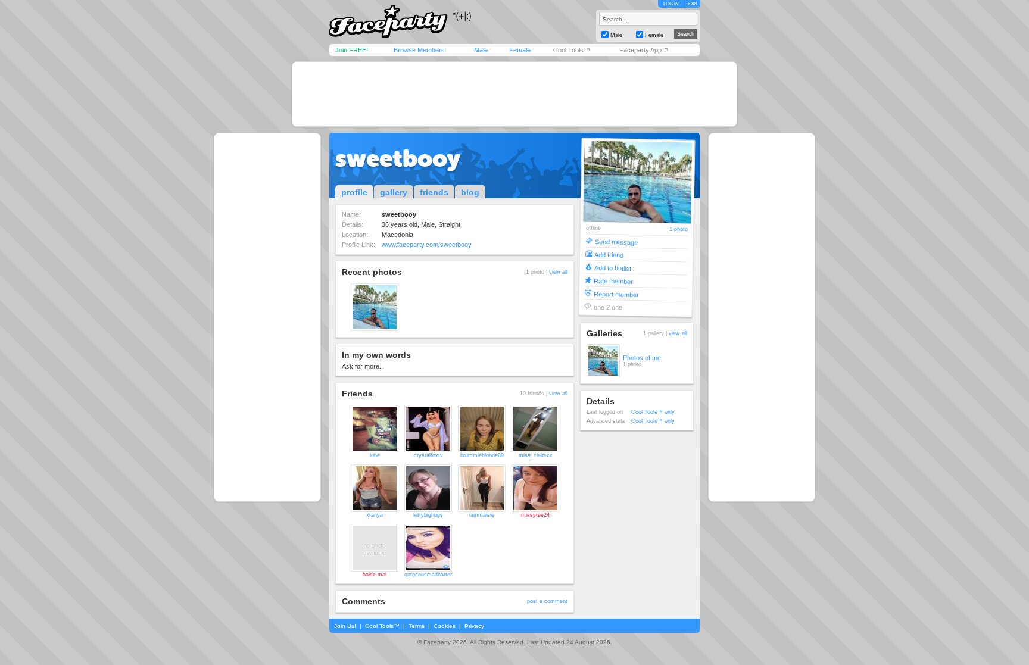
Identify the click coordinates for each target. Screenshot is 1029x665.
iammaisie (481, 515)
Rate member (613, 281)
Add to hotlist (612, 267)
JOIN (692, 4)
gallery (393, 192)
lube (375, 455)
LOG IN (671, 4)
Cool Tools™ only (653, 412)
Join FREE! (351, 50)
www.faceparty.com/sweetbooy (427, 244)
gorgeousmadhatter (428, 574)
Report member (616, 294)
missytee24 (535, 515)
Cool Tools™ (571, 50)
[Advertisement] (514, 94)
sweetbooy (397, 158)
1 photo (678, 229)
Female (520, 50)
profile (354, 192)
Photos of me (642, 357)
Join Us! (345, 626)
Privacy (474, 626)
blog (470, 192)
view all (558, 272)
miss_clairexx (536, 455)
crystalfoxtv (428, 455)
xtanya (374, 515)
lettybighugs (428, 515)
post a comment (547, 601)
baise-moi (374, 574)
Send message (616, 241)
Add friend (608, 254)
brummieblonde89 (482, 455)
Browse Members (419, 50)
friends (434, 192)
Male (481, 50)
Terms (417, 626)
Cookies (445, 626)
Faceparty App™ (643, 50)
